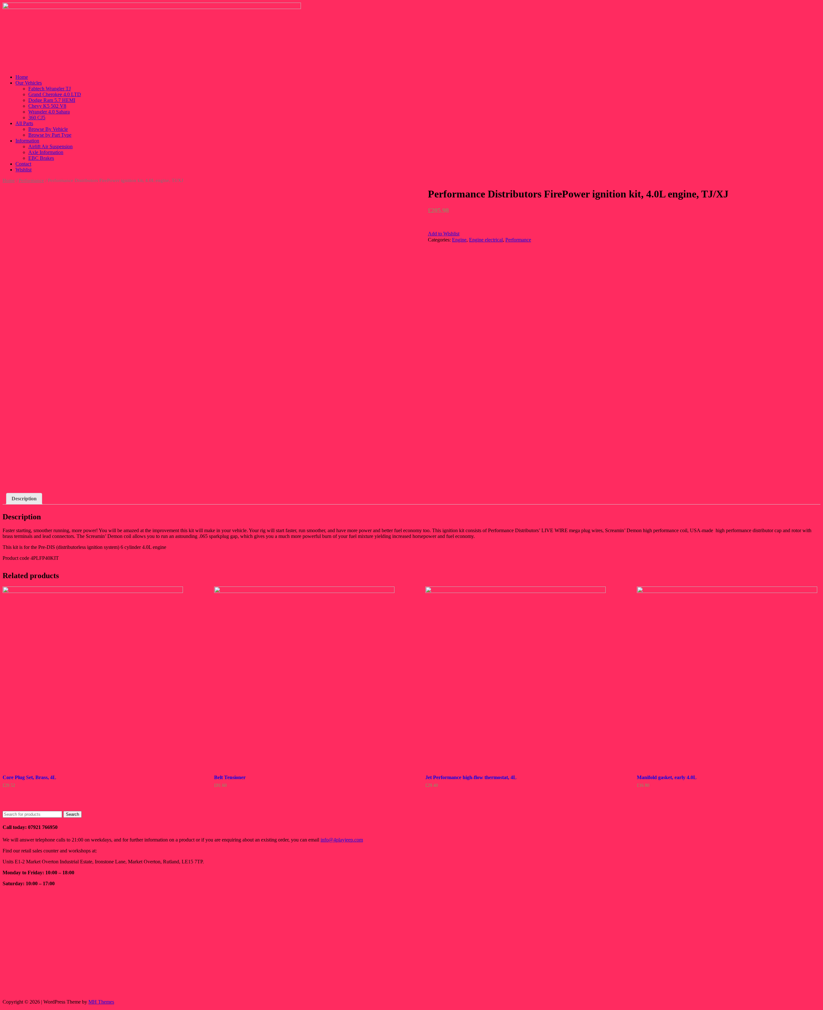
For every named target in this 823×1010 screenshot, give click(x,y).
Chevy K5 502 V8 (47, 106)
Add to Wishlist (443, 233)
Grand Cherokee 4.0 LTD (54, 94)
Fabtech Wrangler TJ (49, 88)
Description (24, 498)
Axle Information (45, 152)
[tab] (24, 499)
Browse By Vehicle (48, 129)
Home (21, 77)
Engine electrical (486, 239)
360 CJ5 (36, 117)
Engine (459, 239)
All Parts (24, 123)
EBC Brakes (41, 158)
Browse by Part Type (49, 135)
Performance (31, 180)
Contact (23, 164)
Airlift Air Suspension (50, 146)
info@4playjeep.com (342, 839)
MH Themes (101, 1002)
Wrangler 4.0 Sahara (49, 111)
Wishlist (23, 169)
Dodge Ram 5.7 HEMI (51, 100)
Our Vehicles (28, 83)
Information (27, 140)
